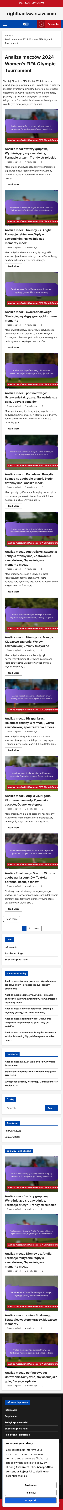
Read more (12, 918)
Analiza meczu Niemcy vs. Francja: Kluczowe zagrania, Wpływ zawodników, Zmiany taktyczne (29, 642)
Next (37, 928)
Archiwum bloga (14, 953)
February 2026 (13, 1130)
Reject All (31, 1492)
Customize (31, 1485)
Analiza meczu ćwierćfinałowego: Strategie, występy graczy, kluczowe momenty (31, 316)
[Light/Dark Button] (26, 24)
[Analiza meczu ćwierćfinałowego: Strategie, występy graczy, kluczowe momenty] (31, 289)
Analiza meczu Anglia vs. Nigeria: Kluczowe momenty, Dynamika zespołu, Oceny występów (28, 800)
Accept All (30, 1500)
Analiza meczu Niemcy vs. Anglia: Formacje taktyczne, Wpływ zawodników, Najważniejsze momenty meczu (31, 998)
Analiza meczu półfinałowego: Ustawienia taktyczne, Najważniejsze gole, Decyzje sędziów (31, 397)
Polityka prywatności (16, 1422)
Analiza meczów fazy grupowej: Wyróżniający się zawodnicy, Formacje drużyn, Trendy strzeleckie (30, 153)
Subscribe (53, 24)
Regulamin (11, 1416)
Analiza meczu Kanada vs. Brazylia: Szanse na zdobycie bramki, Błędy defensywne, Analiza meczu (29, 479)
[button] (5, 24)
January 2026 (12, 1137)
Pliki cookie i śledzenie (17, 1434)
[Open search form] (33, 24)
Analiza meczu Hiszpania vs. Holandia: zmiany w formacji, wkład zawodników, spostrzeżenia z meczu (30, 723)
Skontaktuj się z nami (16, 959)
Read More (14, 185)
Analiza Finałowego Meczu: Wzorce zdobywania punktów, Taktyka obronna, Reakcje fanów (30, 877)
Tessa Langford (14, 161)
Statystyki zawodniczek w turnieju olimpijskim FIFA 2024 (30, 1073)
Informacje (11, 947)
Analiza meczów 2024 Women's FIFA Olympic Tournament (30, 1063)
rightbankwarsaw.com (31, 13)
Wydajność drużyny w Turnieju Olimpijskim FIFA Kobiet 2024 (31, 1083)
